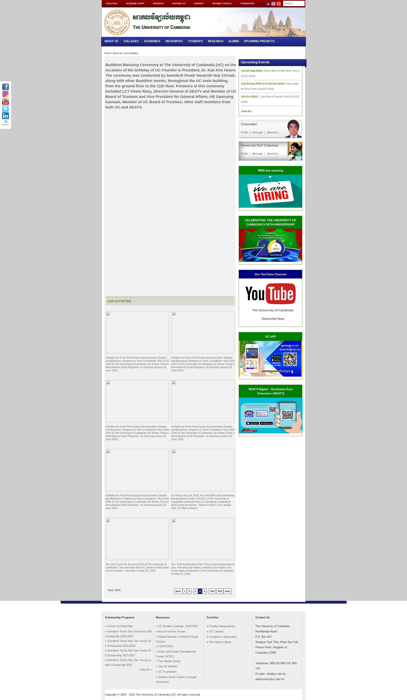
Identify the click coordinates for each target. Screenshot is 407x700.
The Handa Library (169, 661)
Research (215, 41)
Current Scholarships (120, 626)
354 (212, 591)
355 (219, 591)
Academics (152, 41)
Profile (244, 132)
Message (257, 132)
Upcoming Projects (259, 41)
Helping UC (178, 3)
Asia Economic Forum (171, 631)
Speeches (273, 132)
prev (178, 591)
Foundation (247, 3)
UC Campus (216, 631)
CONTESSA (165, 646)
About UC (111, 41)
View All (144, 669)
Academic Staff (135, 3)
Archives (158, 3)
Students (195, 41)
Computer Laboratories (223, 636)
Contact (199, 3)
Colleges (131, 41)
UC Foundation (167, 671)
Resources (174, 41)
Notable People (222, 3)
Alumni (233, 41)
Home (107, 53)
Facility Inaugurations (222, 626)
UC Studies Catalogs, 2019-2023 (178, 626)
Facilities (111, 3)
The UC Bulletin (167, 666)
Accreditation (131, 53)
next (227, 591)
